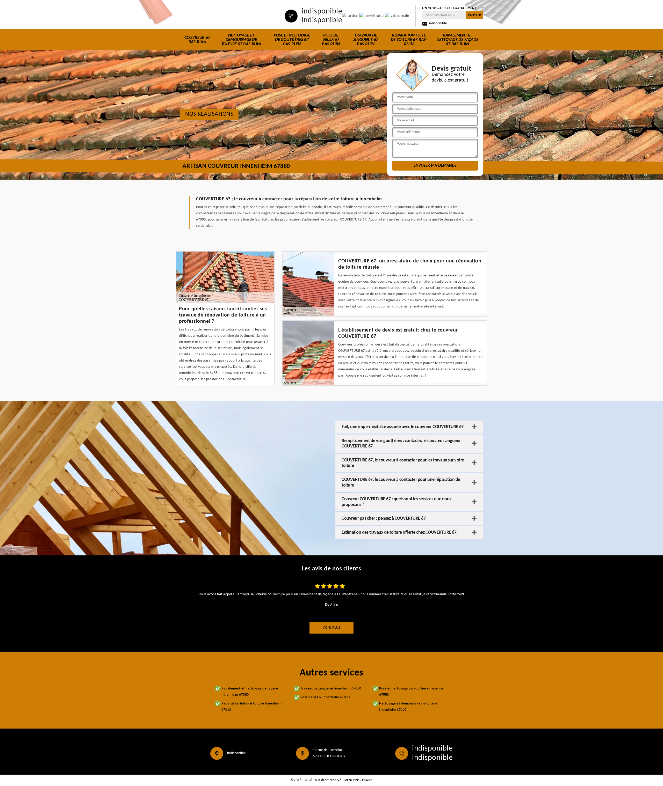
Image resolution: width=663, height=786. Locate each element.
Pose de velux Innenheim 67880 (325, 697)
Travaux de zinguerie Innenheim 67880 (330, 688)
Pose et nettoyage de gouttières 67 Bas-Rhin (292, 39)
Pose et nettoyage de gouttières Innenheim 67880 (413, 692)
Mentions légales (358, 780)
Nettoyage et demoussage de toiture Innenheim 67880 (408, 707)
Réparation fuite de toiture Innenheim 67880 (251, 707)
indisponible (321, 12)
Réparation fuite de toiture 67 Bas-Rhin (409, 39)
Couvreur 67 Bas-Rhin (197, 39)
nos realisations (209, 114)
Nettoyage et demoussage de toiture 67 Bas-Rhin (241, 39)
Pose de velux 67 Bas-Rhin (331, 39)
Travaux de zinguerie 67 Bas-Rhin (365, 39)
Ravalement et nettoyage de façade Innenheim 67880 (249, 692)
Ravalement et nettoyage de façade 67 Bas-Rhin (457, 39)
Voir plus (332, 628)
